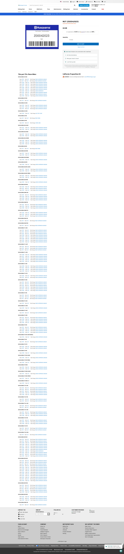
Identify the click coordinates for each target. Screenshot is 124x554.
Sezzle (19, 535)
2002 (23, 92)
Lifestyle (65, 530)
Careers (42, 528)
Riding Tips (65, 526)
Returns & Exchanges (23, 530)
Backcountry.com (58, 549)
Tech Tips (65, 528)
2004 (23, 337)
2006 (23, 87)
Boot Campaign (89, 537)
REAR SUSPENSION (39, 90)
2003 (23, 90)
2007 (35, 11)
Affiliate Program (44, 531)
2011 (23, 81)
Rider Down (88, 526)
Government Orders (45, 537)
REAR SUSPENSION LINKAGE (41, 79)
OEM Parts (24, 11)
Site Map (85, 545)
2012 (23, 79)
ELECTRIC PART (39, 113)
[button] (97, 2)
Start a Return (21, 531)
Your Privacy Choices (43, 545)
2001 (23, 94)
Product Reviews (67, 531)
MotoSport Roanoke (45, 538)
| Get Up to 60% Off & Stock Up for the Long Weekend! (62, 14)
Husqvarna (30, 11)
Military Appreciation (90, 533)
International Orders (23, 538)
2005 (23, 89)
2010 (23, 195)
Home (19, 11)
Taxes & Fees (63, 545)
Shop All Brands (93, 545)
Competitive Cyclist (70, 549)
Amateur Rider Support (91, 530)
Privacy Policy (30, 545)
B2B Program (43, 533)
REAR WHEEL (37, 118)
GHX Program (43, 535)
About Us (42, 526)
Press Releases (44, 530)
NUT (28, 79)
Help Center (21, 537)
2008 (23, 84)
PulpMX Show (88, 531)
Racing (64, 533)
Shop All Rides (101, 545)
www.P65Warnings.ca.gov (90, 76)
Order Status (21, 528)
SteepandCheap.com (82, 549)
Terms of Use (22, 545)
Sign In (19, 526)
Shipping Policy (54, 545)
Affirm (19, 533)
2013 (23, 230)
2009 (23, 82)
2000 (23, 95)
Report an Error (81, 47)
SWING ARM (37, 123)
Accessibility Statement (75, 545)
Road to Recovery (89, 528)
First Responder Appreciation (92, 535)
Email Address (40, 512)
